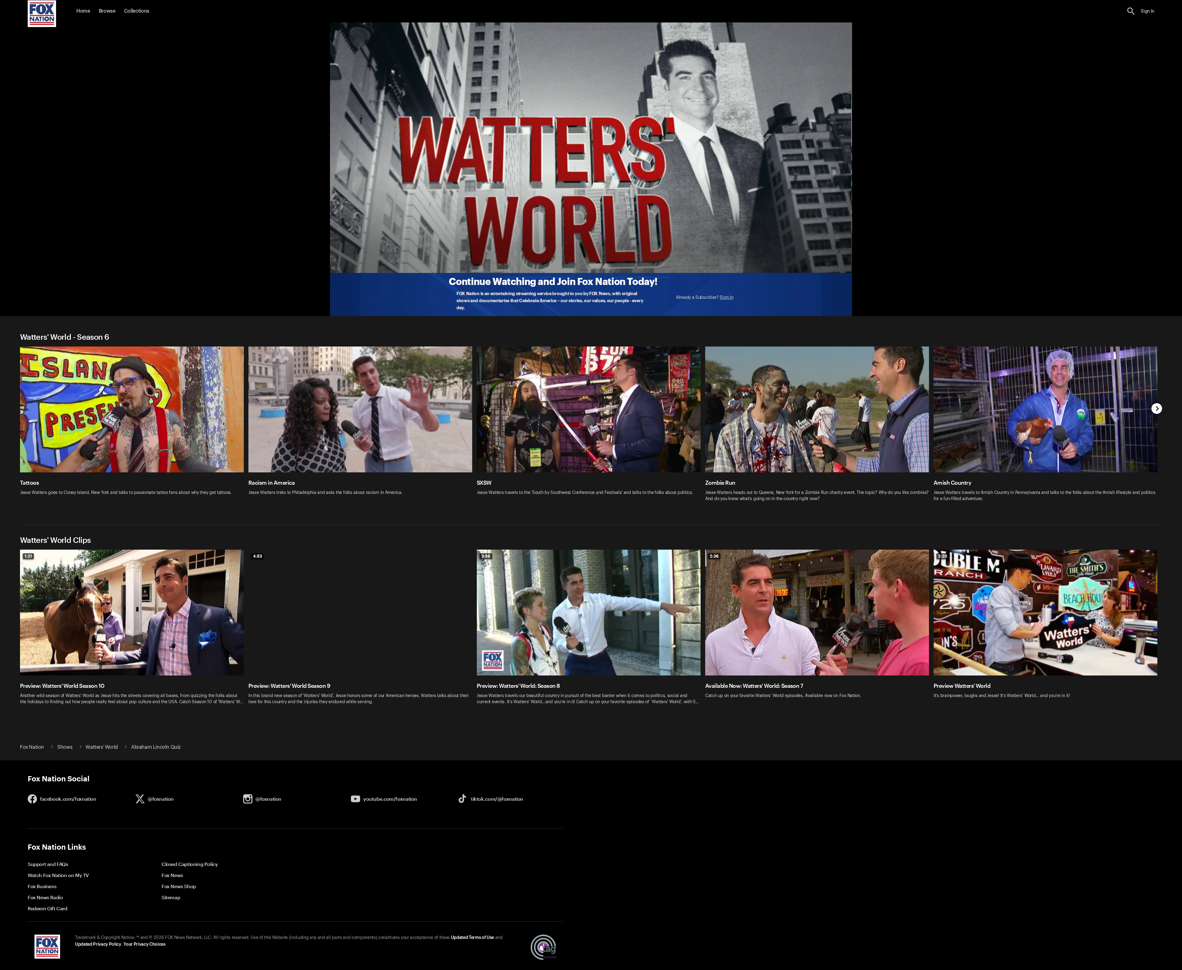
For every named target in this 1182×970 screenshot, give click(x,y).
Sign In (726, 297)
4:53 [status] (257, 556)
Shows (64, 747)
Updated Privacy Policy (98, 944)
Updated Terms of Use (472, 938)
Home (83, 11)
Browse (107, 11)
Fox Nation (32, 747)
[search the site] (1131, 11)
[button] (1131, 11)
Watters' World (102, 747)
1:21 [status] (28, 556)
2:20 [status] (942, 556)
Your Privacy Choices (144, 944)
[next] (1157, 409)
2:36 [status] (714, 556)
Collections (136, 11)
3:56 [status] (485, 556)
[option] (134, 428)
